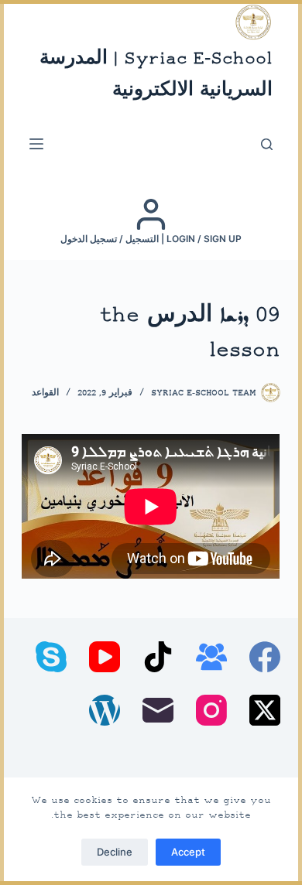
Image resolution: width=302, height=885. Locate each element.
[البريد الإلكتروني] (157, 710)
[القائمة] (36, 144)
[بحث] (267, 144)
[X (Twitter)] (264, 710)
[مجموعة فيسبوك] (211, 656)
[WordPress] (104, 710)
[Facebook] (264, 656)
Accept (188, 852)
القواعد (45, 393)
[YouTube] (104, 656)
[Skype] (51, 656)
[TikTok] (157, 656)
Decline (114, 852)
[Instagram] (211, 710)
